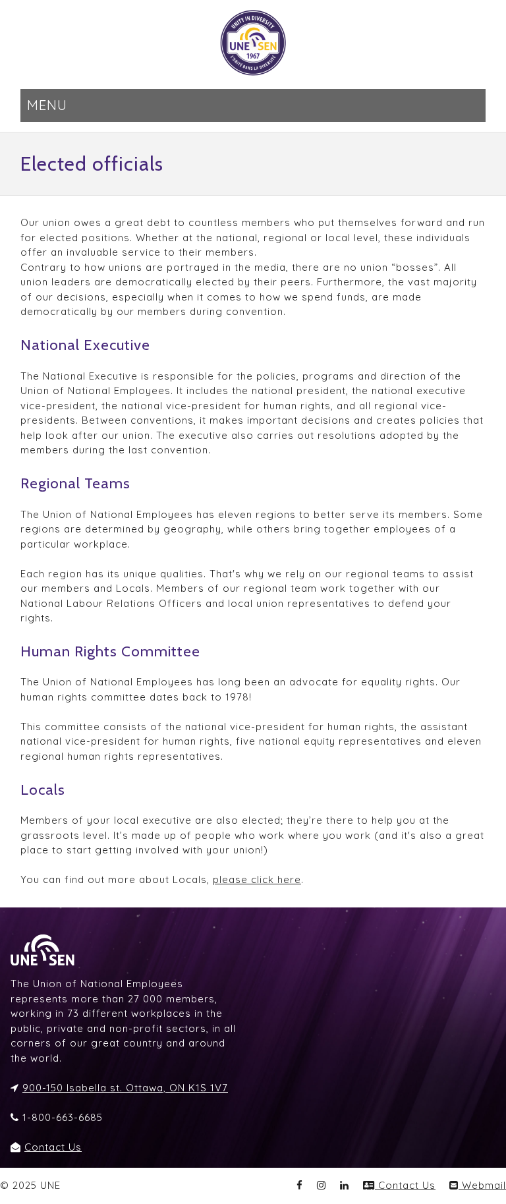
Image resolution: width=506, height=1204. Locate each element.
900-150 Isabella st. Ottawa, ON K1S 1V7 (125, 1087)
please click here (257, 879)
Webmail (482, 1185)
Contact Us (53, 1147)
